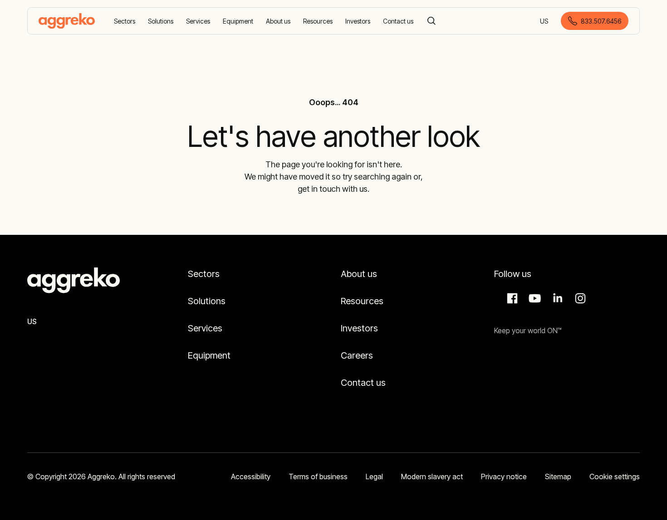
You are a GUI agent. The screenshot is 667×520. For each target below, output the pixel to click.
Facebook (511, 298)
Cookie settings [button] (614, 476)
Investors (359, 328)
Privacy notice (504, 476)
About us (359, 273)
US (544, 21)
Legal (374, 476)
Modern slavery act (432, 476)
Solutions (207, 301)
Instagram (579, 298)
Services (205, 328)
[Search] (431, 21)
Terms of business (318, 476)
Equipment (209, 355)
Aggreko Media (533, 298)
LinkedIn (556, 298)
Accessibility (250, 476)
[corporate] (67, 20)
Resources (362, 301)
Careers (357, 355)
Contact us (363, 382)
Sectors (204, 273)
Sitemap (558, 476)
